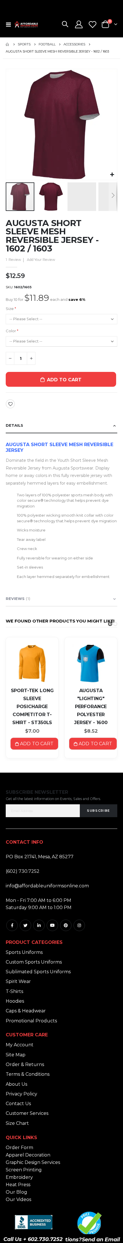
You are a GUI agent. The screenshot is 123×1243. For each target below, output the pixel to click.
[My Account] (79, 24)
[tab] (61, 425)
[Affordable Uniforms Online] (26, 24)
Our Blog (16, 1192)
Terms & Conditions (27, 1074)
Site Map (15, 1054)
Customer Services (27, 1113)
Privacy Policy (21, 1094)
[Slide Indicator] (110, 624)
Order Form (19, 1147)
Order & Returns (25, 1064)
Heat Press (18, 1184)
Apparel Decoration (28, 1155)
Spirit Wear (18, 981)
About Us (16, 1084)
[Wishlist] (92, 24)
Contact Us (18, 1103)
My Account (19, 1044)
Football (47, 44)
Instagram (79, 925)
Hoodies (15, 1001)
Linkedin (39, 925)
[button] (112, 175)
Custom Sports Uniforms (34, 962)
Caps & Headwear (26, 1011)
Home (8, 44)
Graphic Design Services (33, 1162)
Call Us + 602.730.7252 (33, 1239)
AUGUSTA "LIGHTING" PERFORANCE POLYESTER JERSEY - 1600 (91, 706)
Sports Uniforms (24, 952)
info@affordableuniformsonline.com (47, 886)
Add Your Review (41, 259)
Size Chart (17, 1123)
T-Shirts (14, 991)
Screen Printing (24, 1170)
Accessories (74, 44)
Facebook (12, 925)
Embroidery (19, 1177)
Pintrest (66, 925)
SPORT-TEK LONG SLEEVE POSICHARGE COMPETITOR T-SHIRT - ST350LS (32, 706)
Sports (24, 44)
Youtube (52, 925)
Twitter (25, 925)
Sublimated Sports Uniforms (38, 971)
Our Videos (18, 1199)
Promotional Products (31, 1021)
